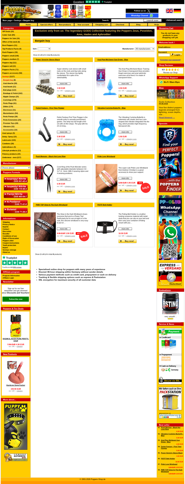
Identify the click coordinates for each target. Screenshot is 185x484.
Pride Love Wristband (106, 156)
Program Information (11, 276)
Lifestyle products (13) (11, 151)
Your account (83, 25)
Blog (138, 25)
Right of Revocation (11, 238)
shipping (20, 346)
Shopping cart (101, 25)
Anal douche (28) (9, 83)
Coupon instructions (11, 243)
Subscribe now (15, 299)
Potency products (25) (11, 154)
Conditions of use (10, 236)
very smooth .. (170, 316)
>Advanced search (174, 20)
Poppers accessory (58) (12, 73)
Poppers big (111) (9, 63)
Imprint (5, 227)
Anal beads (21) (9, 87)
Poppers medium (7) (10, 59)
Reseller (6, 234)
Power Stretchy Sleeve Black (48, 60)
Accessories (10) (9, 130)
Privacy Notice (9, 225)
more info (63, 84)
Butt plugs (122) (9, 90)
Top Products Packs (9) (11, 49)
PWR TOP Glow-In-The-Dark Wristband (51, 205)
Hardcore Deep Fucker (15, 385)
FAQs (156, 25)
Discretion (7, 231)
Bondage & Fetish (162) (12, 93)
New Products (10, 354)
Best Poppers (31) (9, 45)
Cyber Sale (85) (8, 35)
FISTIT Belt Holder (104, 205)
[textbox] (127, 20)
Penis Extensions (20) (11, 120)
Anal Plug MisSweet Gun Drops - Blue (112, 60)
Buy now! (67, 96)
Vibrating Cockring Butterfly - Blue (111, 108)
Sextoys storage (9, 250)
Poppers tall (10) (9, 66)
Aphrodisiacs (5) (9, 147)
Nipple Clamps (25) (10, 97)
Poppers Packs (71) (10, 70)
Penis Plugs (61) (9, 103)
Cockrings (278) (9, 100)
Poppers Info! (8, 241)
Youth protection (9, 245)
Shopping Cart (166, 28)
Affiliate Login (8, 278)
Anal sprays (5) (8, 133)
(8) (9, 80)
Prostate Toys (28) (10, 123)
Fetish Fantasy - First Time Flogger (50, 108)
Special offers (46, 25)
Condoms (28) (8, 144)
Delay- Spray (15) (9, 137)
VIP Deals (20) (8, 31)
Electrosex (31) (9, 110)
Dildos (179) (7, 107)
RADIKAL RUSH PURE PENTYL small (16, 340)
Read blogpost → (167, 117)
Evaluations (165, 290)
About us (6, 252)
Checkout (120, 25)
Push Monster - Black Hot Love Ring (50, 156)
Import (5, 248)
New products (65, 25)
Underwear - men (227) (11, 157)
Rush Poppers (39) (10, 52)
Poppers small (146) (10, 56)
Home (28, 25)
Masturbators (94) (10, 113)
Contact (6, 229)
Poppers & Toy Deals (13, 308)
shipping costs (70, 91)
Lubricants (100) (9, 140)
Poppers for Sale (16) (11, 38)
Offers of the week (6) (11, 42)
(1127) (8, 77)
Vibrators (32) (8, 127)
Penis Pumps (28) (10, 117)
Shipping (6, 222)
